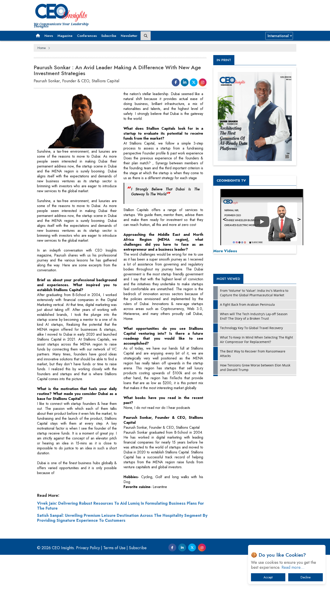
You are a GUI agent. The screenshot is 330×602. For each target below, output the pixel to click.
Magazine (65, 35)
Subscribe (108, 35)
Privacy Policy (88, 548)
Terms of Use (114, 548)
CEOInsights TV (231, 180)
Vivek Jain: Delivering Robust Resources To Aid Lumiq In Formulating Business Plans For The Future (120, 505)
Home (41, 48)
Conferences (87, 35)
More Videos (225, 251)
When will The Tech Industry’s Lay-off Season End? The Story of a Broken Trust (254, 316)
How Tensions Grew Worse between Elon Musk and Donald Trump (255, 367)
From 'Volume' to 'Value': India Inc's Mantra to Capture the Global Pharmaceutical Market (254, 292)
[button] (38, 36)
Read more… (293, 567)
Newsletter (129, 35)
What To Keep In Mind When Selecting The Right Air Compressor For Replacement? (256, 339)
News (48, 35)
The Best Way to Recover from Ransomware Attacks (252, 353)
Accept (268, 577)
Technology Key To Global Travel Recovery (251, 328)
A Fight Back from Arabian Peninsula (247, 304)
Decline (305, 577)
